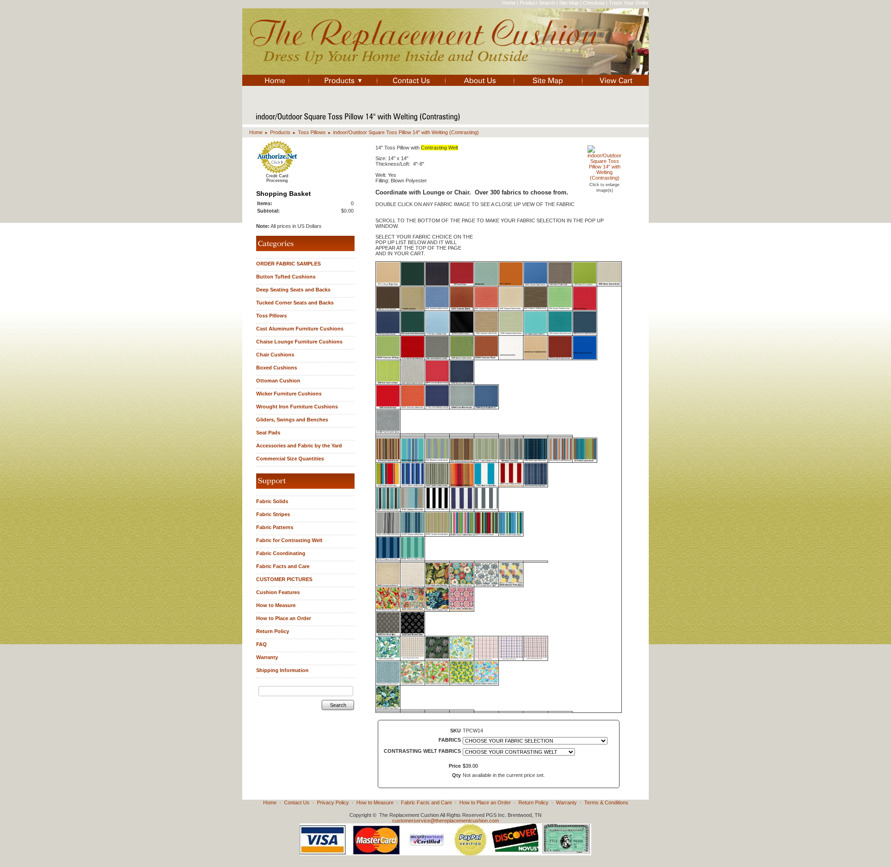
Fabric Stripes (273, 514)
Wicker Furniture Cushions (289, 393)
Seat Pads (268, 432)
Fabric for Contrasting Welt (289, 540)
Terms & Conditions (606, 802)
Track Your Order (629, 3)
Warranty (267, 657)
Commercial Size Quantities (290, 458)
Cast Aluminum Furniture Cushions (299, 328)
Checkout (594, 3)
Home (509, 3)
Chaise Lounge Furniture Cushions (299, 341)
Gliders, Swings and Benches (292, 419)
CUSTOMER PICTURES (284, 579)
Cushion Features (278, 592)
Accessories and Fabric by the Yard (299, 445)
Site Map (569, 3)
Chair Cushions (275, 354)
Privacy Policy (333, 802)
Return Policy (272, 631)
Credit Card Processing (277, 178)
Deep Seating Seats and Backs (293, 289)
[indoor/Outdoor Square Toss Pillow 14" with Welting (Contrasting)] (604, 178)
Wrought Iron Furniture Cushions (297, 406)
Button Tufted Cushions (286, 276)
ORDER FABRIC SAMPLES (288, 263)
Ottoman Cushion (278, 380)
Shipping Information (282, 670)
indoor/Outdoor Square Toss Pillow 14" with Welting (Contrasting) (406, 132)
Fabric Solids (272, 501)
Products (280, 132)
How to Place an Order (283, 618)
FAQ (261, 644)
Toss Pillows (312, 132)
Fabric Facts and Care (283, 566)
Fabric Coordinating (280, 553)
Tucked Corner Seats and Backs (295, 302)
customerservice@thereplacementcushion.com (445, 820)
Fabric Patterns (274, 527)
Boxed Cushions (276, 367)
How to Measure (276, 605)
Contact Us (297, 802)
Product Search (537, 3)
